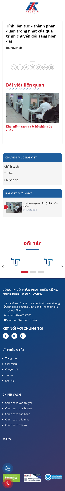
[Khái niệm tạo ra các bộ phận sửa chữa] (32, 108)
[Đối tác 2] (48, 262)
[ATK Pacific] (32, 8)
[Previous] (6, 117)
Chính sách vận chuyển (19, 402)
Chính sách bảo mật (17, 419)
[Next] (58, 117)
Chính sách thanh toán (18, 408)
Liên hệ (9, 380)
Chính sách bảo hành (17, 414)
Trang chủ (11, 358)
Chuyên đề (16, 48)
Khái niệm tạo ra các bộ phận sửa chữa (40, 204)
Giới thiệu (11, 364)
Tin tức (8, 173)
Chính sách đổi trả (16, 425)
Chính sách (11, 167)
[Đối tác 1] (16, 262)
